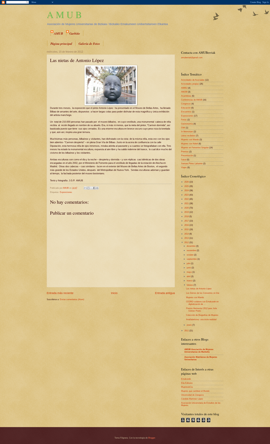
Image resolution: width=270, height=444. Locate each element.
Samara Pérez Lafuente (191, 163)
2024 (186, 190)
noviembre (192, 250)
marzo (190, 280)
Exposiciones (66, 192)
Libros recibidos (188, 135)
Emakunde (186, 379)
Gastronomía (187, 124)
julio (189, 263)
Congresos (186, 104)
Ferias (184, 120)
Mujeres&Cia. (187, 387)
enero (189, 325)
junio (189, 267)
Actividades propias (190, 84)
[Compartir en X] (91, 188)
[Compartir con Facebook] (94, 188)
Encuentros (186, 112)
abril (189, 276)
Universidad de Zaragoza (192, 395)
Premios (185, 151)
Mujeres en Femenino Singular (195, 147)
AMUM (184, 92)
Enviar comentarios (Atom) (72, 299)
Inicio (114, 293)
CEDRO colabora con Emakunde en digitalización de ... (202, 302)
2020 (186, 208)
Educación (186, 108)
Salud (183, 159)
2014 (186, 234)
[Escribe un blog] (88, 188)
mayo (189, 272)
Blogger (151, 438)
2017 (186, 221)
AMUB (58, 33)
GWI (183, 127)
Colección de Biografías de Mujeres (202, 315)
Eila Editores (187, 383)
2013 (186, 238)
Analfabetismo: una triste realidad (201, 319)
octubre (190, 255)
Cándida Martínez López (192, 399)
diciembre (191, 246)
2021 (186, 203)
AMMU (184, 88)
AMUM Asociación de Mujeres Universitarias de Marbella (198, 350)
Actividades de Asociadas (193, 80)
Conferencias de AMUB (191, 100)
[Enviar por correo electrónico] (85, 188)
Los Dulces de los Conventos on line (202, 293)
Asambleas (186, 96)
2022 (186, 199)
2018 (186, 216)
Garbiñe (74, 33)
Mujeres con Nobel (189, 143)
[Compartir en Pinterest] (97, 188)
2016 (186, 225)
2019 (186, 212)
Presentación (187, 155)
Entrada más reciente (60, 293)
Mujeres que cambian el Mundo (195, 391)
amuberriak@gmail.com (191, 57)
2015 (186, 229)
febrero (190, 285)
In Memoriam (187, 131)
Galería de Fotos (89, 43)
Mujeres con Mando (190, 139)
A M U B (64, 14)
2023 (186, 195)
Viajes (184, 167)
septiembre (192, 259)
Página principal (61, 43)
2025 (186, 186)
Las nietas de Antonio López (199, 288)
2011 (186, 330)
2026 (186, 182)
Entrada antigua (165, 293)
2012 (186, 242)
